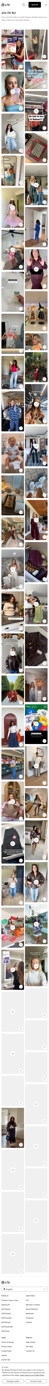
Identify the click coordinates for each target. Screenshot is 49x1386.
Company (29, 1318)
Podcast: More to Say (9, 1300)
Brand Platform (32, 1309)
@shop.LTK (5, 1305)
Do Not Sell (5, 1360)
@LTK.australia (7, 1327)
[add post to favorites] (21, 66)
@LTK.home (5, 1309)
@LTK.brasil (5, 1322)
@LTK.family (6, 1313)
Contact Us (30, 1351)
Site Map (29, 1346)
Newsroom (30, 1313)
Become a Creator (33, 1305)
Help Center (30, 1342)
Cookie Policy (6, 1351)
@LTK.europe (6, 1318)
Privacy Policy (6, 1346)
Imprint (4, 1355)
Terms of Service (7, 1342)
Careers (29, 1322)
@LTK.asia (5, 1331)
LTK (27, 1300)
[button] (46, 5)
